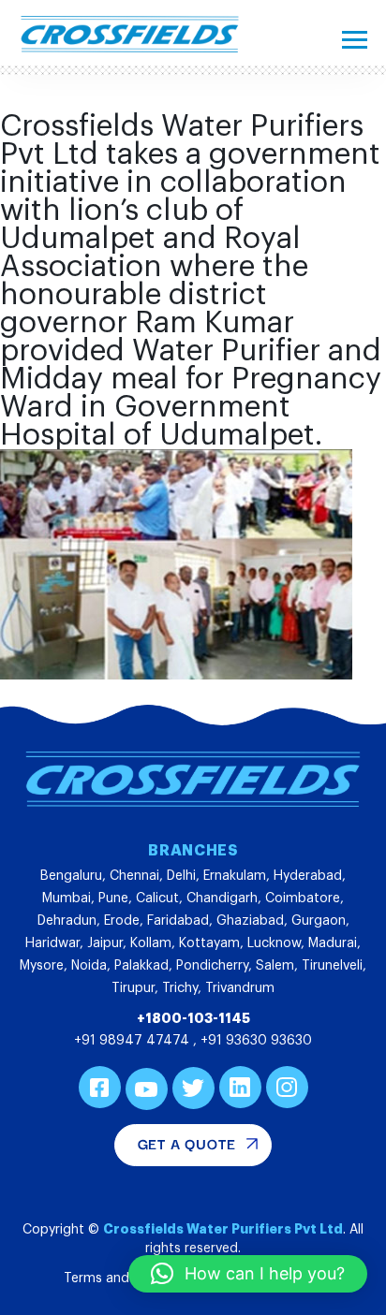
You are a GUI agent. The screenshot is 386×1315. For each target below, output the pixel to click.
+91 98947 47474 (133, 1040)
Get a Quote (187, 1143)
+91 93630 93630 (256, 1040)
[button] (247, 1274)
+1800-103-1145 (193, 1018)
